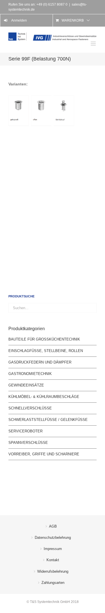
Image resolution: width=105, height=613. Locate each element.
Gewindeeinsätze (26, 385)
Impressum (53, 549)
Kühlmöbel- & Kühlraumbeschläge (43, 397)
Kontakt (52, 560)
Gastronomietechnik (30, 374)
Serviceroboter (25, 431)
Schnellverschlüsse (30, 408)
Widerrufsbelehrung (52, 571)
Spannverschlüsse (28, 442)
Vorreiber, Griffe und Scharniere (43, 454)
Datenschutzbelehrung (53, 537)
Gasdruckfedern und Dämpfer (39, 362)
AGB (53, 526)
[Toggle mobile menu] (94, 43)
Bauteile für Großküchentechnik (44, 339)
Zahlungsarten (52, 583)
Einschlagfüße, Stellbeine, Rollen (45, 351)
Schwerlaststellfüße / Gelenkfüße (48, 420)
